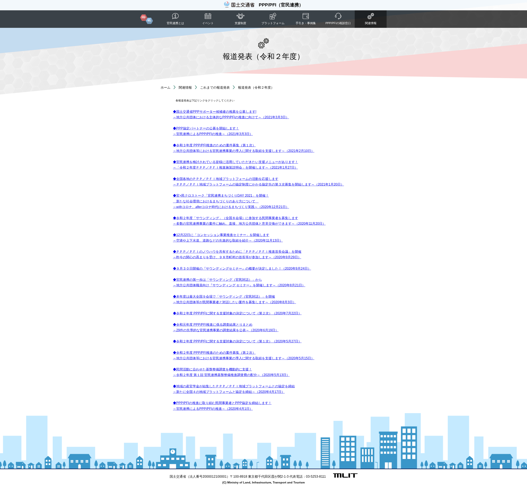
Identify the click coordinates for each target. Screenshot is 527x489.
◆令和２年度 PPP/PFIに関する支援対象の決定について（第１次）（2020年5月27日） (237, 341)
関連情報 (185, 87)
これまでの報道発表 (215, 87)
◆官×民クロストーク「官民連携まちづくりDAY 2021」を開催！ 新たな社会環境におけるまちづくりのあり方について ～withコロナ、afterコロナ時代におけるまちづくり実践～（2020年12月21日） (231, 201)
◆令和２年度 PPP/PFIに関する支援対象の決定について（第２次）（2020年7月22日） (237, 313)
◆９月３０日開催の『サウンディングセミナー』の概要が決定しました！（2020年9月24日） (242, 268)
